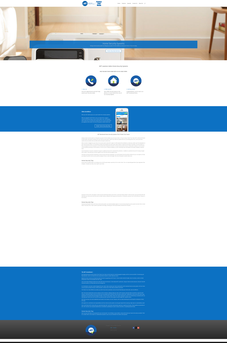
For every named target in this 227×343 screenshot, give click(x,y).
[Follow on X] (136, 328)
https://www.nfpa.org (116, 220)
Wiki (111, 327)
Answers (114, 327)
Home (119, 3)
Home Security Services (113, 51)
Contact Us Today (113, 260)
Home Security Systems (113, 43)
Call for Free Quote (113, 100)
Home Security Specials (137, 230)
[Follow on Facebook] (134, 328)
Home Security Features (137, 187)
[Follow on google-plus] (138, 328)
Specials (129, 3)
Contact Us (134, 3)
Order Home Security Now (103, 126)
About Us (141, 3)
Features (124, 3)
